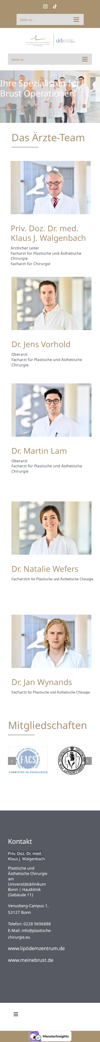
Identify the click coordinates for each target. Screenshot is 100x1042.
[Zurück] (12, 756)
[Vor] (88, 756)
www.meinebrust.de (30, 950)
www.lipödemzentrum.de (36, 938)
